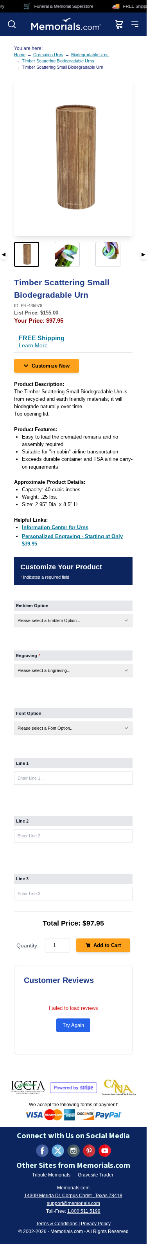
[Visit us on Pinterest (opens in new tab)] (89, 1150)
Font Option (28, 713)
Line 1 (22, 763)
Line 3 (22, 878)
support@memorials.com (73, 1203)
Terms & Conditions (56, 1223)
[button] (33, 254)
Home (19, 54)
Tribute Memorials (51, 1175)
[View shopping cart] (119, 24)
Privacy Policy (96, 1223)
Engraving (28, 655)
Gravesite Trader (95, 1175)
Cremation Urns (48, 54)
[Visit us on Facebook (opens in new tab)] (42, 1150)
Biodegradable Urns (90, 54)
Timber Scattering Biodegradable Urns (58, 61)
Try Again (73, 1025)
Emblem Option (32, 605)
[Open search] (11, 24)
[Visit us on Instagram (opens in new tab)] (73, 1150)
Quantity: (27, 945)
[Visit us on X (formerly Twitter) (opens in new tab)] (58, 1150)
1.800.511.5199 (83, 1211)
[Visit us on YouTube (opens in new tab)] (105, 1150)
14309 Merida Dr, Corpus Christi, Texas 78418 (73, 1195)
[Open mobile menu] (135, 24)
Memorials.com (73, 1188)
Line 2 (22, 821)
